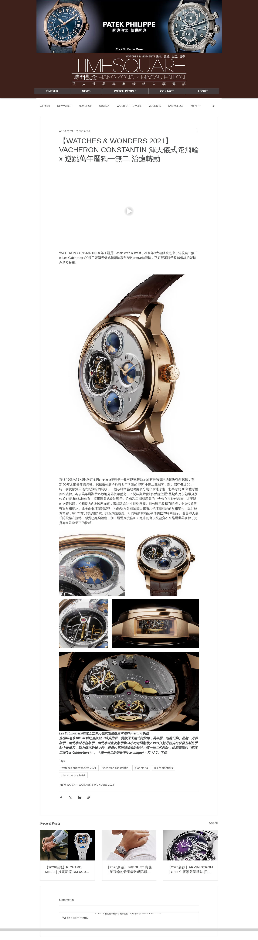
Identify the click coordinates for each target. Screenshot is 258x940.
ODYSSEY (104, 105)
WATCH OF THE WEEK (129, 105)
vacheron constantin (115, 768)
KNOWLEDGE (175, 105)
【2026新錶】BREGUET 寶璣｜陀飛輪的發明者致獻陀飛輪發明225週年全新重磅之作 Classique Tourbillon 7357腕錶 (129, 869)
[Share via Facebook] (61, 797)
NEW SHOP (85, 105)
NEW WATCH (64, 105)
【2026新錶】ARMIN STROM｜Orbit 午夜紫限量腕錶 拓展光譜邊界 (190, 869)
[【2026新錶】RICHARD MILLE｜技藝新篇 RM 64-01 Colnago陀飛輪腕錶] (67, 845)
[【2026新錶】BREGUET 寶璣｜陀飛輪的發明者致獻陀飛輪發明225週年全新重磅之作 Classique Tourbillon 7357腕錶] (129, 845)
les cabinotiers (163, 768)
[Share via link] (88, 797)
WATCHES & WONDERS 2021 (96, 784)
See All (213, 823)
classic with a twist (73, 775)
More (194, 105)
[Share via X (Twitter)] (70, 797)
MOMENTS (154, 105)
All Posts (45, 105)
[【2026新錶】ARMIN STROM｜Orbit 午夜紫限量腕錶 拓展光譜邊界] (190, 845)
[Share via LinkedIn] (79, 797)
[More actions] (196, 131)
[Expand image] (92, 563)
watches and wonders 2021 (79, 768)
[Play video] (129, 211)
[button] (213, 105)
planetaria (141, 768)
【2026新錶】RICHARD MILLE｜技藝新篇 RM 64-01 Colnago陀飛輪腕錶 (66, 869)
